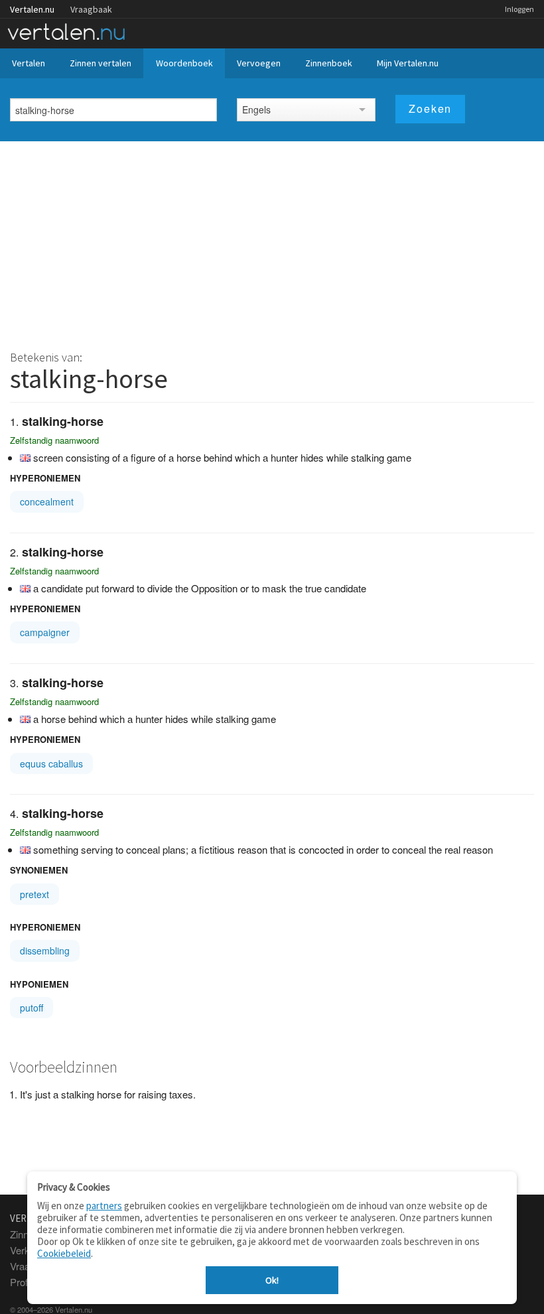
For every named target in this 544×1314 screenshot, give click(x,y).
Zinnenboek (328, 63)
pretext (34, 894)
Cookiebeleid (64, 1253)
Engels (256, 109)
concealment (47, 501)
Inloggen (519, 9)
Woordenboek (184, 63)
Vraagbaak (91, 9)
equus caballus (51, 763)
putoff (31, 1007)
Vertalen (28, 63)
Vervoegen (259, 63)
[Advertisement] (272, 241)
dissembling (45, 950)
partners (104, 1205)
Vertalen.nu (32, 9)
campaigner (45, 632)
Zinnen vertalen (100, 63)
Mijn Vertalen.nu (408, 63)
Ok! (272, 1280)
